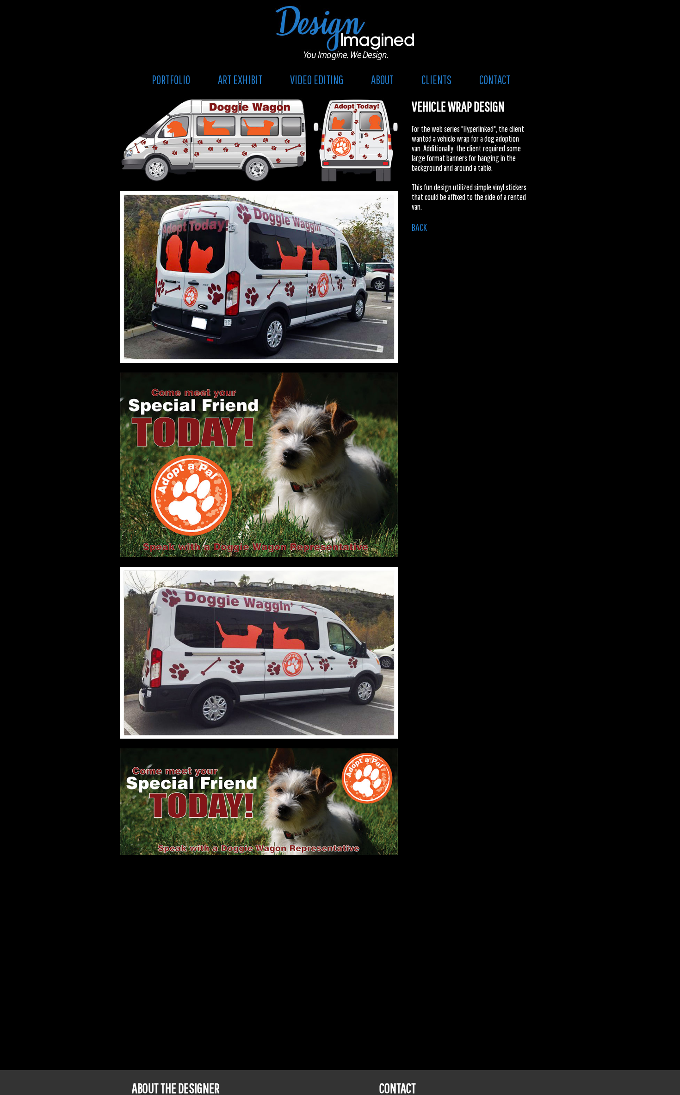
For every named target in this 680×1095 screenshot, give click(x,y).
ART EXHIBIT (240, 80)
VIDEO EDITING (316, 80)
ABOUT (382, 80)
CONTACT (494, 80)
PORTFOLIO (171, 80)
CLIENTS (436, 80)
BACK (419, 227)
